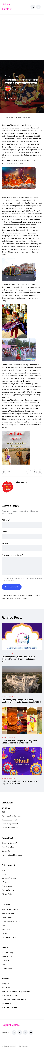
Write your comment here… (12, 555)
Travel (4, 933)
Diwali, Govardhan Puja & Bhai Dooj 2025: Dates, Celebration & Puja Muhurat (19, 741)
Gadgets (5, 983)
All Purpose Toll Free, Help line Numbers (17, 991)
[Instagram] (25, 1032)
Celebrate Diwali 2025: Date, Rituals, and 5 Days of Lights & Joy (20, 782)
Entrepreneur (7, 917)
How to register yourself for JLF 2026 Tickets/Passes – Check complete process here (20, 659)
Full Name (6, 520)
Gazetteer (6, 987)
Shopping (6, 929)
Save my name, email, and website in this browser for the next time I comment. (23, 579)
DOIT (4, 812)
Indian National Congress (12, 855)
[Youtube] (31, 1032)
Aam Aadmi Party (9, 847)
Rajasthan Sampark (9, 820)
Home (4, 117)
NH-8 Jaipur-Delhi (9, 1007)
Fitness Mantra (8, 886)
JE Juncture (7, 1003)
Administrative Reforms (11, 816)
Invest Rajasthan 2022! (11, 921)
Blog (3, 870)
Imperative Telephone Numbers (14, 999)
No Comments (16, 93)
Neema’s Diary (7, 952)
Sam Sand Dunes (8, 913)
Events (4, 874)
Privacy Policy (7, 894)
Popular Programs (9, 890)
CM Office (6, 808)
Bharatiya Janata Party (11, 843)
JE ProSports (7, 956)
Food (4, 925)
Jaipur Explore (7, 7)
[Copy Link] (14, 98)
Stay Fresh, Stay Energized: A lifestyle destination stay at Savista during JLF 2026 (21, 701)
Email (4, 532)
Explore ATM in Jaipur (10, 995)
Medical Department (10, 828)
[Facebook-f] (14, 1032)
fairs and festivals (15, 117)
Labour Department (10, 824)
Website (5, 543)
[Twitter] (19, 1032)
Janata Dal (6, 851)
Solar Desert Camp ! (10, 909)
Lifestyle (5, 882)
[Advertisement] (22, 37)
